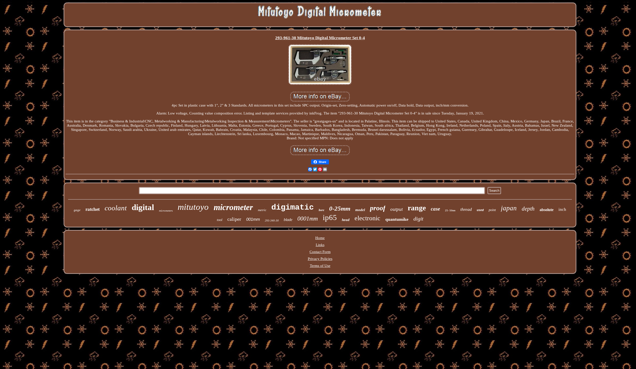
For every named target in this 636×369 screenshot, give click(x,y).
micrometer (233, 207)
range (417, 208)
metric (262, 210)
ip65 (330, 217)
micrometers (166, 210)
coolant (116, 208)
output (396, 209)
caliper (234, 219)
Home (320, 238)
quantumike (396, 219)
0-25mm (339, 208)
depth (528, 209)
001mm (253, 219)
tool (219, 220)
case (435, 209)
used (480, 210)
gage (77, 210)
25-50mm (450, 210)
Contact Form (320, 252)
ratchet (92, 209)
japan (509, 208)
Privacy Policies (320, 259)
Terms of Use (320, 266)
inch (562, 209)
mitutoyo (193, 207)
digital (143, 207)
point (492, 210)
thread (466, 209)
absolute (547, 210)
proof (377, 208)
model (360, 210)
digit (418, 219)
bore (321, 210)
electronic (367, 218)
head (346, 220)
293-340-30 (272, 220)
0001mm (307, 218)
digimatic (292, 207)
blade (288, 220)
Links (320, 245)
